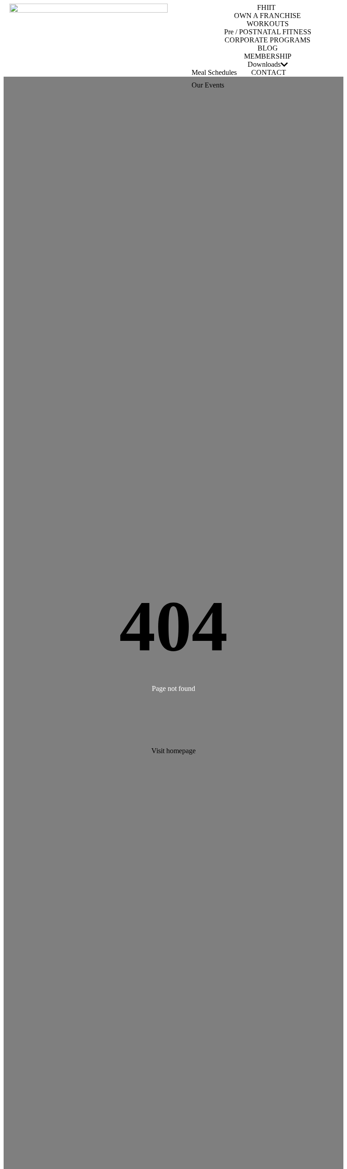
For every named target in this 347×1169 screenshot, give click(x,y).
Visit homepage (173, 751)
